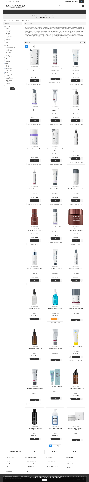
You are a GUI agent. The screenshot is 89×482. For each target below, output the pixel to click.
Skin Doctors (8, 84)
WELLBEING (43, 12)
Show (12, 88)
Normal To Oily (9, 57)
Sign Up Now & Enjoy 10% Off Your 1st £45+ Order (44, 15)
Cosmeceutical (9, 70)
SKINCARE (14, 12)
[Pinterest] (79, 471)
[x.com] (73, 471)
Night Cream (8, 41)
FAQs (28, 471)
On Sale (7, 66)
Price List (69, 461)
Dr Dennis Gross (9, 78)
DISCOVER (59, 12)
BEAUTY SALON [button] (55, 452)
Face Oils (8, 34)
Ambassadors (9, 471)
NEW (71, 12)
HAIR (20, 12)
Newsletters (8, 463)
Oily (6, 58)
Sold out (54, 319)
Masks (7, 37)
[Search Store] (83, 6)
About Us (8, 461)
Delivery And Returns (31, 461)
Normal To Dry (9, 55)
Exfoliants (8, 31)
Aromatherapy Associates (11, 74)
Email (48, 463)
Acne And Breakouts (10, 47)
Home (5, 20)
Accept (44, 479)
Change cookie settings (32, 469)
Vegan (17, 20)
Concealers (8, 30)
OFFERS (66, 12)
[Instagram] (76, 471)
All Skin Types (9, 50)
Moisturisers (8, 39)
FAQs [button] (35, 452)
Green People (9, 80)
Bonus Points (75, 1)
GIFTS (53, 12)
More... (5, 44)
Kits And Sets (8, 36)
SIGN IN (65, 1)
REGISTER (69, 1)
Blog (7, 466)
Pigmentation (8, 60)
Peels (7, 42)
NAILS (36, 12)
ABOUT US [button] (75, 452)
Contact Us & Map (51, 461)
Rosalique (8, 83)
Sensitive (8, 61)
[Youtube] (71, 471)
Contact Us (18, 1)
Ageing (7, 49)
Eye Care (8, 33)
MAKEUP (30, 12)
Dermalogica (8, 77)
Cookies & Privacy (30, 466)
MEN (49, 12)
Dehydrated (8, 52)
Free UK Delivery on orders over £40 (44, 17)
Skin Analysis (70, 463)
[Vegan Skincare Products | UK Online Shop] (15, 6)
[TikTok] (82, 471)
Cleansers (8, 28)
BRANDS (7, 12)
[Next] (35, 46)
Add (35, 80)
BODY (24, 12)
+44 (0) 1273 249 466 (10, 1)
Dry (6, 53)
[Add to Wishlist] (40, 80)
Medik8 (7, 81)
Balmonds (8, 75)
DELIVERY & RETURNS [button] (15, 452)
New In (7, 65)
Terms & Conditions (31, 463)
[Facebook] (68, 471)
